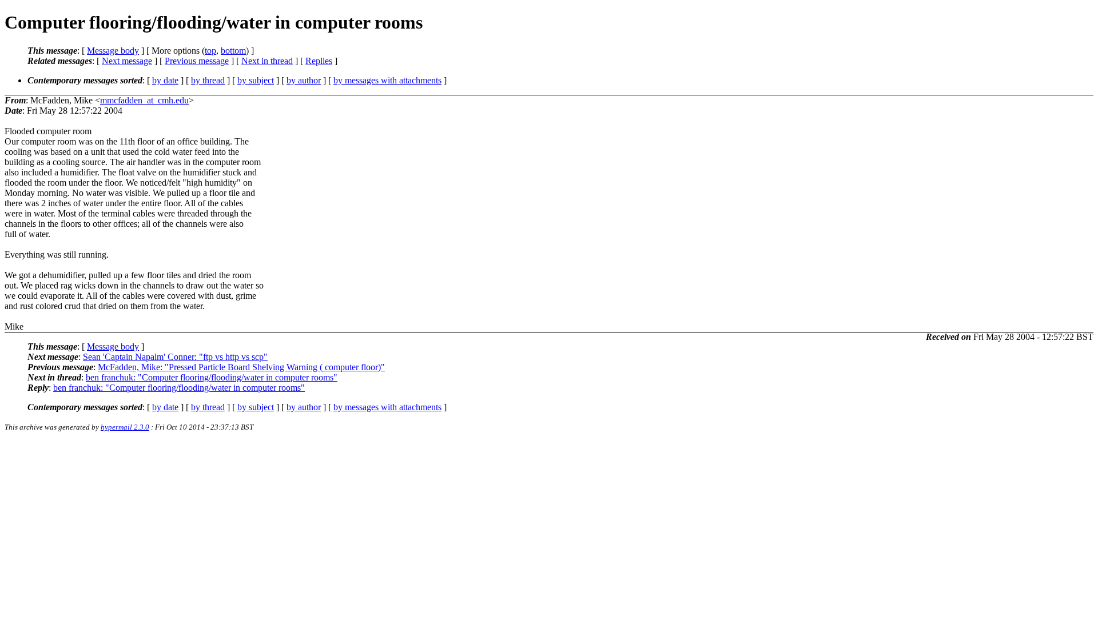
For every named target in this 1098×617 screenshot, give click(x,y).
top (210, 50)
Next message (127, 61)
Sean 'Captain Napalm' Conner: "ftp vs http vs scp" (175, 357)
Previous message (197, 61)
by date (165, 80)
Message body (113, 50)
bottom (233, 50)
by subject (255, 80)
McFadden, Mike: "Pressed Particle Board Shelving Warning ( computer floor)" (241, 367)
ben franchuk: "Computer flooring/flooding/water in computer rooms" (211, 377)
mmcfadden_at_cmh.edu (144, 100)
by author (304, 80)
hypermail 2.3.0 (125, 427)
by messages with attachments (387, 80)
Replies (318, 61)
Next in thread (267, 61)
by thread (208, 80)
